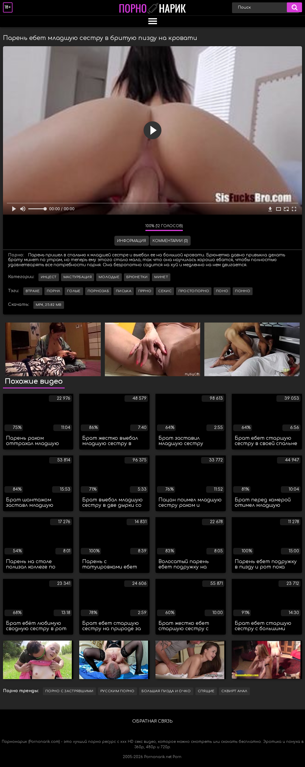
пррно (145, 291)
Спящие (206, 691)
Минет (161, 277)
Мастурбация (77, 277)
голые (74, 291)
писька (123, 291)
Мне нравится (123, 227)
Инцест (49, 277)
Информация (131, 241)
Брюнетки (136, 277)
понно (242, 291)
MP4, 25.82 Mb (49, 305)
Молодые (109, 277)
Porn (177, 757)
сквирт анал (234, 691)
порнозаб (98, 291)
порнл (53, 291)
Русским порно (117, 691)
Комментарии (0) (170, 241)
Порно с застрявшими (69, 691)
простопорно (193, 291)
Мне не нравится (136, 227)
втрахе (33, 291)
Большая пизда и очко (166, 691)
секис (165, 291)
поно (222, 291)
